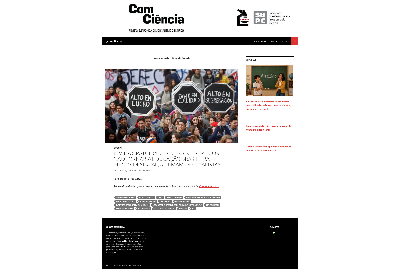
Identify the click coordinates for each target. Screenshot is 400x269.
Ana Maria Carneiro (125, 197)
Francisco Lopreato (125, 201)
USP (193, 209)
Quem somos (260, 41)
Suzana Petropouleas (164, 209)
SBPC (123, 247)
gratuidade (165, 201)
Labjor (125, 241)
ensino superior (174, 197)
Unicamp (134, 241)
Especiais (285, 41)
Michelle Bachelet (124, 209)
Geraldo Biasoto (148, 201)
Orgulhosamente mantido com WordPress (123, 265)
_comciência (114, 41)
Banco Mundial (146, 197)
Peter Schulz (144, 209)
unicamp (183, 209)
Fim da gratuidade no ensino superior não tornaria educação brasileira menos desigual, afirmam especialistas (167, 159)
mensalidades (212, 205)
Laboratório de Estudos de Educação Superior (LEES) (177, 205)
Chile (160, 197)
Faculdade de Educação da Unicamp (203, 197)
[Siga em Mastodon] (274, 232)
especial (118, 148)
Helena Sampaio (182, 201)
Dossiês (273, 41)
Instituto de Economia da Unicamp (132, 205)
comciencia (146, 170)
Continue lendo (209, 186)
